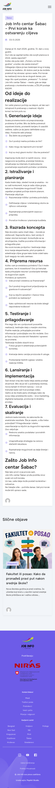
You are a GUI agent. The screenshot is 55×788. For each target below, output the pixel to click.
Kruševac (11, 742)
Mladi (27, 698)
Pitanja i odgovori (27, 714)
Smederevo (29, 742)
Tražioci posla (27, 702)
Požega (45, 726)
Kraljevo (29, 726)
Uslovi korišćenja (28, 763)
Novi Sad (11, 730)
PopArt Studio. (33, 780)
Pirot (29, 734)
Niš (29, 730)
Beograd (11, 726)
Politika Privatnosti (27, 768)
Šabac (29, 738)
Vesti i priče (27, 710)
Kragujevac (11, 734)
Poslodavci (27, 706)
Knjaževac (11, 738)
